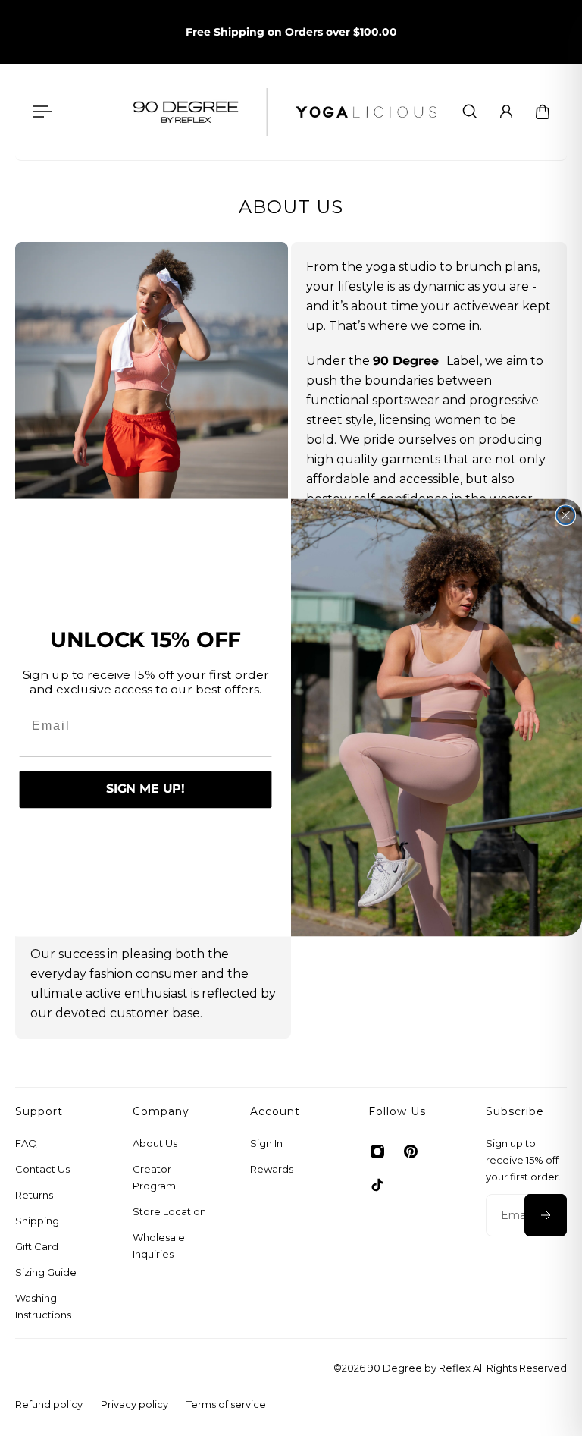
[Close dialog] (566, 516)
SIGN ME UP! (145, 790)
